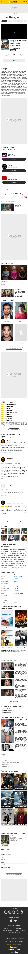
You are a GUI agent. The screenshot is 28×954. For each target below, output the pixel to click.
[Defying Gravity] (21, 638)
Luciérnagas (6, 708)
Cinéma (6, 13)
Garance (2, 862)
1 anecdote (16, 588)
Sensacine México (12, 932)
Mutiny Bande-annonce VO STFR (21, 806)
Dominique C (10, 502)
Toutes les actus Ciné (14, 701)
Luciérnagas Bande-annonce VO (20, 205)
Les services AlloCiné (9, 941)
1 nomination (16, 578)
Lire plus (3, 478)
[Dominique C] (3, 502)
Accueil (2, 13)
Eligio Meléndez (21, 341)
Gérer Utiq (16, 941)
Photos (4, 526)
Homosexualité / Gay (7, 758)
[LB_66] (3, 441)
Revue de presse (24, 424)
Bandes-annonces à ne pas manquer (14, 828)
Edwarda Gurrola (21, 320)
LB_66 (8, 440)
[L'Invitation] (5, 841)
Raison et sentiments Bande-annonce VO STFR (21, 788)
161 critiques (14, 442)
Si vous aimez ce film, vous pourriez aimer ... (11, 607)
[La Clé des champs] (7, 638)
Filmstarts (5, 928)
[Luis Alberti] (7, 332)
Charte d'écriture (22, 939)
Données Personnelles (5, 939)
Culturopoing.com (11, 404)
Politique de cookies (11, 938)
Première (9, 416)
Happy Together (21, 627)
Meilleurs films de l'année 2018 (19, 650)
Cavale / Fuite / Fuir (7, 760)
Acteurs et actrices (8, 301)
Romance (15, 41)
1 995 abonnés (9, 460)
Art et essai (6, 766)
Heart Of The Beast (5, 849)
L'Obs (8, 408)
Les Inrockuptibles (12, 412)
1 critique (14, 503)
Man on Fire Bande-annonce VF (7, 788)
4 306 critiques (16, 460)
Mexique (15, 574)
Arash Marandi (15, 46)
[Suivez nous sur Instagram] (14, 912)
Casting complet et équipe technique (14, 348)
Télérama (9, 418)
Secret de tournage (8, 544)
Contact (2, 937)
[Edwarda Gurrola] (21, 310)
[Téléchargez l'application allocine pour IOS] (12, 920)
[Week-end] (7, 618)
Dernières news (7, 263)
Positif (9, 414)
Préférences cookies (20, 938)
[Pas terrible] (4, 420)
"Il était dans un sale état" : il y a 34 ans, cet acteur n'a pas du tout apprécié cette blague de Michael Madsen (21, 673)
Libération (9, 420)
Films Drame (16, 13)
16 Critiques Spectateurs (14, 521)
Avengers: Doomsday (5, 867)
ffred (8, 458)
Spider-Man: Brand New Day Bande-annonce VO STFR (21, 824)
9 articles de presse (14, 429)
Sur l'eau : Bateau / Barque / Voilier (10, 757)
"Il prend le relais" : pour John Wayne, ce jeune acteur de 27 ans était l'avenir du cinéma (20, 746)
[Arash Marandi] (7, 310)
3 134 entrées (16, 590)
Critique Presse (7, 402)
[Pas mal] (4, 404)
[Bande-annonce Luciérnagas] (5, 44)
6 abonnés (9, 503)
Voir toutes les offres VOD (14, 188)
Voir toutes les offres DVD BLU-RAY (14, 193)
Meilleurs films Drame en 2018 (16, 651)
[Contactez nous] (22, 912)
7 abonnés (9, 442)
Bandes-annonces (8, 202)
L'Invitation (12, 835)
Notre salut (3, 851)
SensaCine (19, 928)
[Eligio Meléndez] (21, 332)
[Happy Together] (21, 618)
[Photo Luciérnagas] (4, 531)
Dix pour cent (4, 857)
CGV (5, 938)
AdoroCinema (19, 930)
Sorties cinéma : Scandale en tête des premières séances (12, 283)
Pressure (3, 859)
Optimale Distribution (18, 576)
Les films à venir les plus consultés (14, 874)
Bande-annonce (13, 840)
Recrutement (16, 937)
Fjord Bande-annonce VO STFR (7, 806)
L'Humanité (10, 406)
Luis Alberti (17, 48)
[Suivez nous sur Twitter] (10, 912)
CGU (26, 937)
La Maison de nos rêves (6, 854)
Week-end (7, 627)
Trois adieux (3, 864)
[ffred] (3, 459)
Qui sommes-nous (9, 937)
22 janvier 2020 (13, 40)
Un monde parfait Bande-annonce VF (7, 824)
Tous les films (11, 13)
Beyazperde (6, 930)
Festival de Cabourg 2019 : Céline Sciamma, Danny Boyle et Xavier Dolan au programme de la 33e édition (21, 294)
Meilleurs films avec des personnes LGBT (11, 762)
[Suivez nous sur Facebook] (6, 912)
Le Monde (9, 410)
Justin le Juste (4, 870)
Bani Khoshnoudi (15, 43)
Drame (11, 41)
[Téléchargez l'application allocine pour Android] (16, 920)
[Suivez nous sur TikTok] (18, 912)
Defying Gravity (21, 647)
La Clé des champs (7, 647)
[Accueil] (12, 2)
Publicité (22, 937)
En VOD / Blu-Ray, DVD (8, 149)
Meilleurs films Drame (5, 651)
